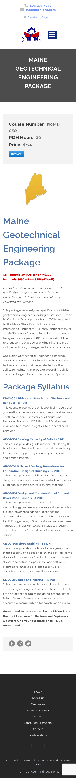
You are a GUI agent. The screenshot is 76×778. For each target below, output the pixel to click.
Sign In (32, 17)
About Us (38, 698)
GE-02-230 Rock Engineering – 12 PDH (29, 580)
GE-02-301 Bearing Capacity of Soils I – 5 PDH (34, 439)
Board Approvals (38, 710)
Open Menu (52, 35)
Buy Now (16, 154)
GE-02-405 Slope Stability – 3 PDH (27, 543)
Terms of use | (28, 771)
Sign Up (47, 17)
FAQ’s (38, 692)
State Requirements (38, 722)
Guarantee (38, 704)
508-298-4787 (41, 6)
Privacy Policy (49, 771)
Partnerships (38, 735)
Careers (38, 729)
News (38, 716)
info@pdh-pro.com (41, 9)
